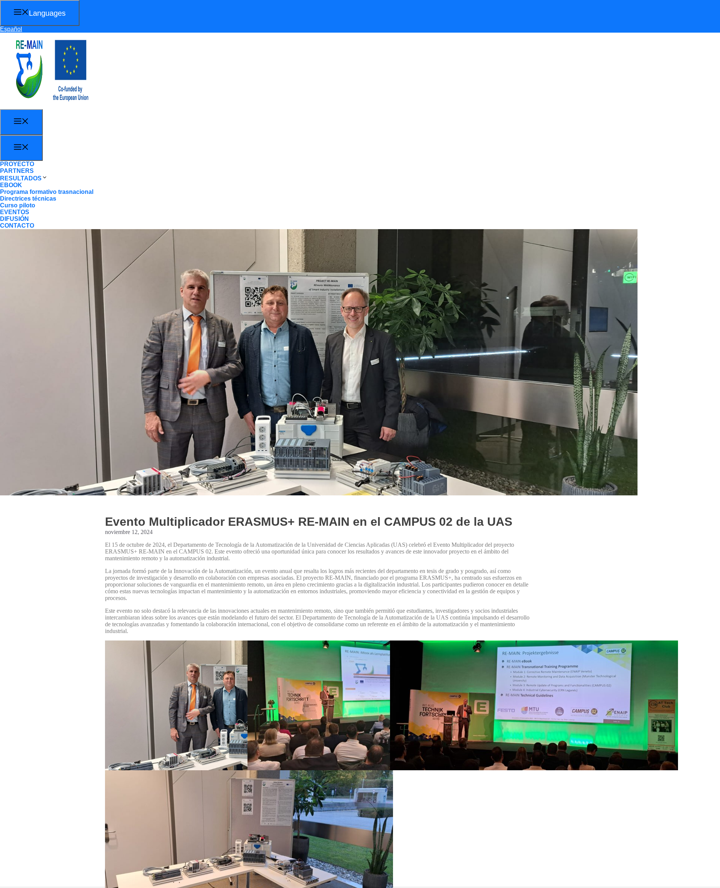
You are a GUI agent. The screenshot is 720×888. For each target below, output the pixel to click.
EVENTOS (14, 212)
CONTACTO (17, 225)
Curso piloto (17, 205)
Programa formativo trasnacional (46, 192)
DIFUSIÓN (14, 219)
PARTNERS (17, 171)
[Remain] (45, 105)
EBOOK (11, 185)
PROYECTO (17, 164)
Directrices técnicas (28, 198)
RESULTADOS (21, 178)
